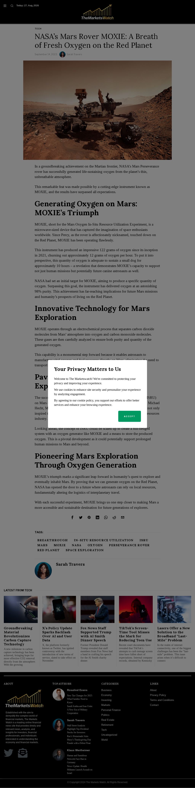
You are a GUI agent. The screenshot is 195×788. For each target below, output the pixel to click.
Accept (129, 416)
